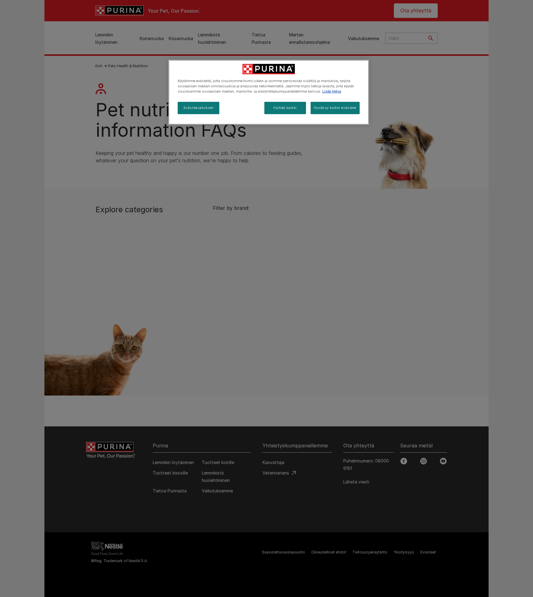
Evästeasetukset (199, 108)
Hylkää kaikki (284, 108)
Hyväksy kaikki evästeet (335, 108)
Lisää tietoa (331, 91)
